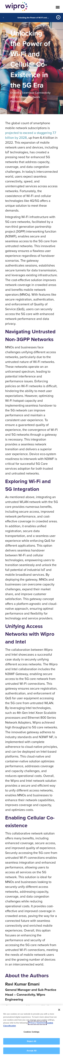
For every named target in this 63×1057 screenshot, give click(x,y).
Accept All (31, 1051)
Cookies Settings (32, 1032)
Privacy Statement (37, 1023)
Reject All (31, 1041)
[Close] (59, 1009)
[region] (31, 1031)
